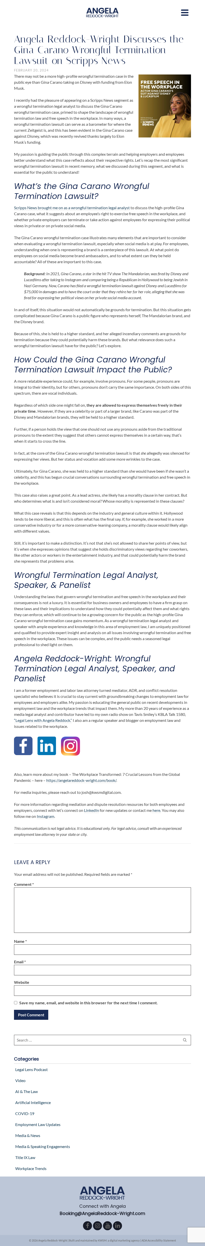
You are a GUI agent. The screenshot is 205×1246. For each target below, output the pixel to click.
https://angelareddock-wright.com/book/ (81, 780)
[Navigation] (184, 12)
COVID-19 (24, 1113)
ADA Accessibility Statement (159, 1240)
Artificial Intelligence (33, 1102)
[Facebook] (87, 1225)
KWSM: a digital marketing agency (119, 1240)
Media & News (27, 1135)
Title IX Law (25, 1157)
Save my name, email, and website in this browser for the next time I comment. (88, 1002)
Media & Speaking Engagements (42, 1146)
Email (20, 961)
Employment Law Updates (37, 1124)
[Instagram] (97, 1225)
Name (20, 941)
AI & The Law (26, 1091)
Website (21, 982)
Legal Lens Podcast (31, 1069)
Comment (24, 884)
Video (20, 1080)
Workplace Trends (30, 1168)
